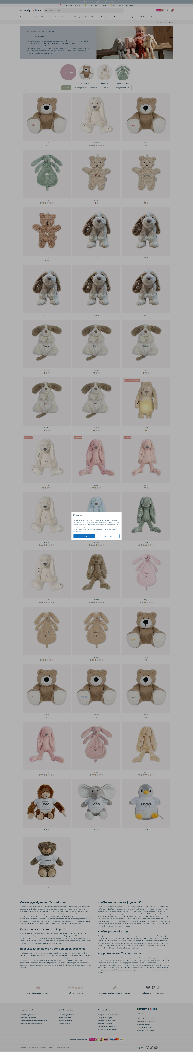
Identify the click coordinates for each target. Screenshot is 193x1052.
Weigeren (108, 536)
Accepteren (84, 536)
